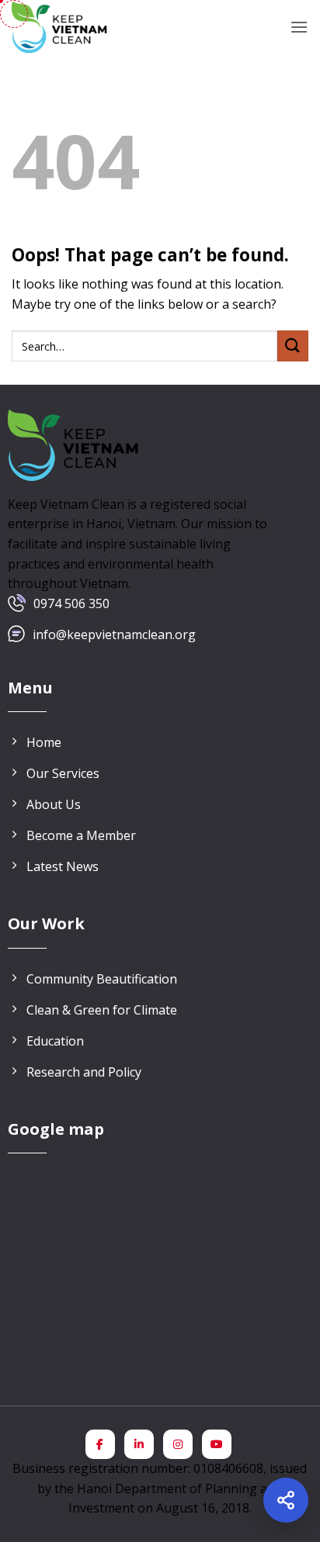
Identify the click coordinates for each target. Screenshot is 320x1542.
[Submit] (292, 345)
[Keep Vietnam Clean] (60, 27)
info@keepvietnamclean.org (114, 634)
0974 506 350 (71, 603)
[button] (299, 27)
